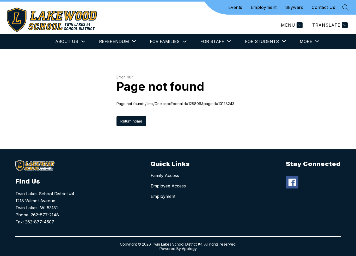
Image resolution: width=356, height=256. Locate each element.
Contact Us (323, 7)
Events (235, 7)
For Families (165, 41)
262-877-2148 (45, 214)
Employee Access (168, 185)
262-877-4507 (39, 221)
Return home (131, 121)
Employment (264, 7)
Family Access (165, 175)
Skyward (294, 7)
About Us (66, 41)
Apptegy (189, 248)
